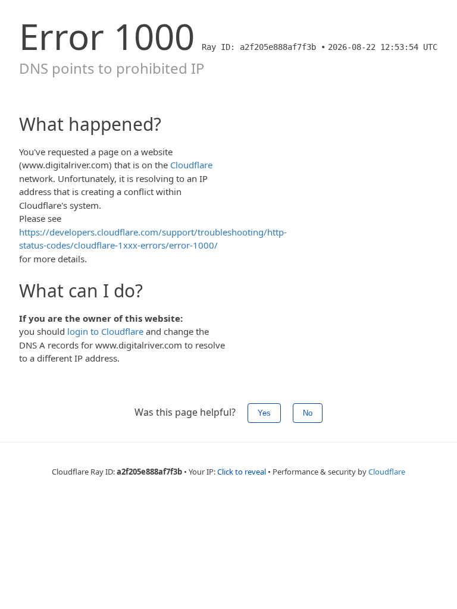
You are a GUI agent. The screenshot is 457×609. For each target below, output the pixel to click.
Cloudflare (191, 165)
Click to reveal (241, 471)
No (307, 413)
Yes (264, 413)
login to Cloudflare (105, 331)
